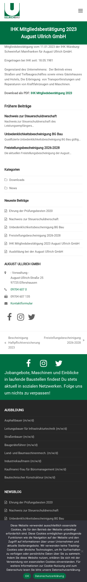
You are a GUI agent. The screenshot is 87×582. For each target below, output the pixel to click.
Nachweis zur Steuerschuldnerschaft (30, 116)
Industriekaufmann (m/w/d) (22, 461)
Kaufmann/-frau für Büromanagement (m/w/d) (35, 469)
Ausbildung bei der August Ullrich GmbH (36, 251)
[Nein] (82, 551)
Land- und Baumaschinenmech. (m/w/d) (31, 453)
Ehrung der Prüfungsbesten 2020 (31, 211)
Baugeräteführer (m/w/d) (21, 445)
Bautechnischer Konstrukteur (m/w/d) (29, 477)
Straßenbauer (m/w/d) (19, 437)
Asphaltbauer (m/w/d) (19, 420)
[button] (80, 10)
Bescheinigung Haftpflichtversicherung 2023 (22, 343)
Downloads (16, 180)
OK (27, 576)
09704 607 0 (19, 289)
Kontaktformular (22, 303)
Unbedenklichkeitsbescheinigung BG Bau (33, 134)
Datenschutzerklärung (49, 576)
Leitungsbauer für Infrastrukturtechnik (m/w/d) (35, 429)
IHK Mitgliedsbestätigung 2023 (51, 93)
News (13, 188)
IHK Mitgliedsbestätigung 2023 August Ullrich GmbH (44, 243)
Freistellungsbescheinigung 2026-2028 (32, 148)
